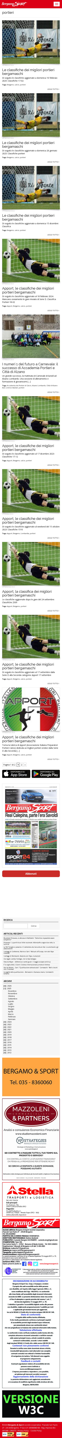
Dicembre (12, 991)
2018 (9, 1037)
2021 (9, 1029)
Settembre (12, 999)
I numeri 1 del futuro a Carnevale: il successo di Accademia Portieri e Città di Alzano (30, 368)
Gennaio (11, 1019)
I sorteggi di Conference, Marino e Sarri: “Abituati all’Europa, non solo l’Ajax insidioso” (29, 952)
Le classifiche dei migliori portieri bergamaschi (28, 72)
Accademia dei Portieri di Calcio (19, 386)
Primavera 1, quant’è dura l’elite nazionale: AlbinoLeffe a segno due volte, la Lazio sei (29, 943)
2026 (9, 986)
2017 (9, 1040)
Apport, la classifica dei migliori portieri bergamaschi (27, 593)
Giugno (11, 1006)
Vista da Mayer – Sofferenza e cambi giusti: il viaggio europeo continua (27, 962)
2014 (9, 1047)
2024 (9, 1022)
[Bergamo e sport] (31, 1077)
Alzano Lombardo (39, 386)
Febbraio (12, 1016)
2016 (9, 1042)
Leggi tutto (53, 89)
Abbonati (31, 873)
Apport (9, 306)
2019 (9, 1035)
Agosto (11, 1001)
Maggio (11, 1009)
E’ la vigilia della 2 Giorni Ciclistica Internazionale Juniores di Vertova (27, 965)
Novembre (12, 993)
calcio (17, 85)
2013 (9, 1050)
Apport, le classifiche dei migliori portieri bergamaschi (28, 290)
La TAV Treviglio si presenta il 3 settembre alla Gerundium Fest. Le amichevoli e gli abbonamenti (31, 948)
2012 (9, 1052)
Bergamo (10, 85)
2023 (9, 1024)
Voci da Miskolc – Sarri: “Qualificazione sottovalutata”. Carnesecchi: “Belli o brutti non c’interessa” (31, 968)
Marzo (11, 1014)
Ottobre (11, 996)
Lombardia (25, 533)
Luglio (10, 1004)
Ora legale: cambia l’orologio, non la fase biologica (20, 959)
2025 (9, 988)
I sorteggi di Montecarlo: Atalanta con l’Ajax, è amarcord (22, 956)
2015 (9, 1045)
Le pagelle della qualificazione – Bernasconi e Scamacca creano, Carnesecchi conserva (28, 973)
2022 (9, 1027)
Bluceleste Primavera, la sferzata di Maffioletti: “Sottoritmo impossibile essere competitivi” (29, 939)
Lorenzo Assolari (12, 388)
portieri (23, 85)
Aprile (10, 1011)
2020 (9, 1032)
